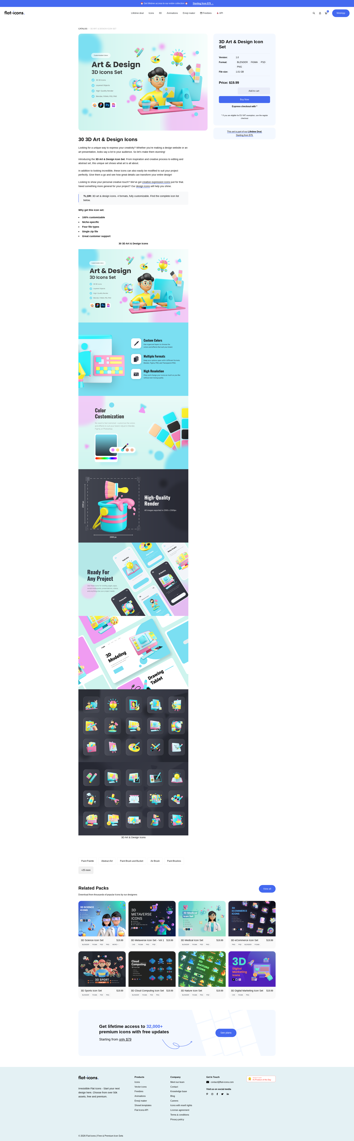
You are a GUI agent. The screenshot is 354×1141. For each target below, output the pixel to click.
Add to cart (254, 91)
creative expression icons (156, 182)
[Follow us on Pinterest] (207, 1094)
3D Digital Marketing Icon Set (247, 990)
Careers (174, 1101)
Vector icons (141, 1087)
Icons (151, 13)
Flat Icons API (141, 1110)
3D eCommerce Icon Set (244, 940)
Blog (172, 1096)
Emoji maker (189, 13)
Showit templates (143, 1105)
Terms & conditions (179, 1115)
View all (267, 889)
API (221, 13)
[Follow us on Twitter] (222, 1094)
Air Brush (155, 861)
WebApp (341, 13)
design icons (143, 186)
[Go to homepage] (14, 13)
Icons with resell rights (181, 1105)
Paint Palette (87, 861)
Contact (174, 1087)
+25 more (86, 870)
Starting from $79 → (203, 3)
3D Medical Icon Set (192, 940)
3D (160, 13)
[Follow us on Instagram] (212, 1094)
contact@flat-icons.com (222, 1082)
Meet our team (177, 1082)
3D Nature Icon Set (191, 990)
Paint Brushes (174, 861)
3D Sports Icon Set (91, 990)
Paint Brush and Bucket (131, 861)
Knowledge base (178, 1091)
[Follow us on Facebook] (217, 1094)
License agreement (179, 1110)
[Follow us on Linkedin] (228, 1094)
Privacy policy (177, 1119)
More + (115, 944)
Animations (172, 13)
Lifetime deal (137, 13)
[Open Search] (314, 13)
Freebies (207, 13)
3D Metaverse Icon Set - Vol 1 (147, 940)
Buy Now (244, 99)
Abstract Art (107, 861)
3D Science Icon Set (92, 940)
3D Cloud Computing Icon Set (147, 990)
